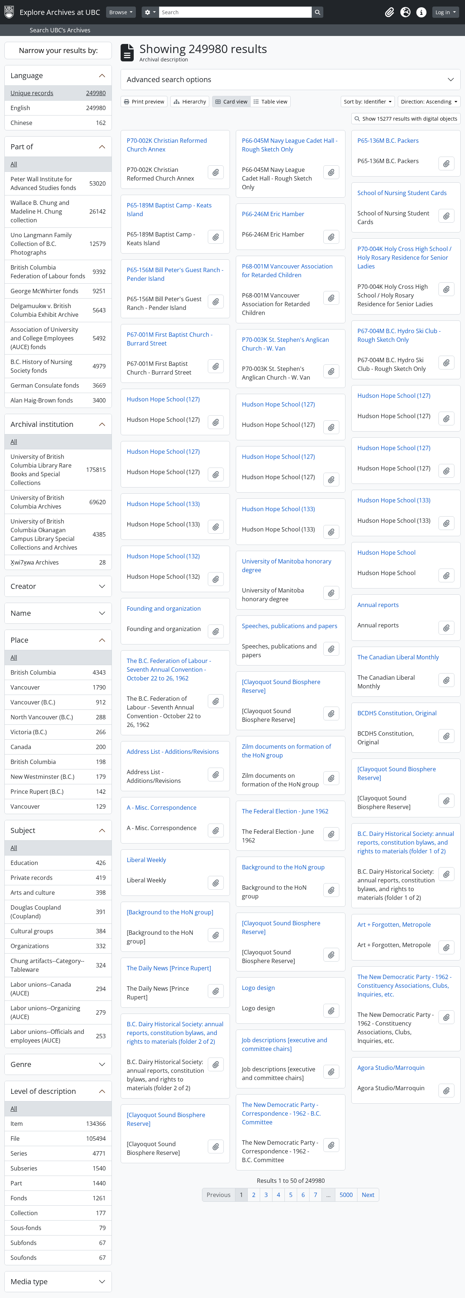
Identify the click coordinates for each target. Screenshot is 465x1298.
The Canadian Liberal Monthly (398, 657)
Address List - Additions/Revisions (173, 752)
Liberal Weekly (146, 860)
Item (58, 1125)
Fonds (58, 1200)
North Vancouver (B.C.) (58, 719)
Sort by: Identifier (366, 101)
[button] (389, 12)
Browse (119, 12)
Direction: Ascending (427, 101)
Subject (23, 830)
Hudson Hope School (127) (393, 396)
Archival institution (42, 424)
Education (58, 864)
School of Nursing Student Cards (402, 193)
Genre (21, 1064)
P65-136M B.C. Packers (388, 141)
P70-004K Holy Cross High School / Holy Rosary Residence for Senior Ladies (404, 257)
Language (27, 75)
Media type (29, 1281)
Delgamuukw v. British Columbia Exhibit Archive (58, 310)
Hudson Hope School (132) (163, 556)
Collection (58, 1215)
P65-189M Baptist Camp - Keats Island (169, 209)
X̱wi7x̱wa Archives (58, 564)
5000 (346, 1195)
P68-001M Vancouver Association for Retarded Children (287, 270)
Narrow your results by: (58, 50)
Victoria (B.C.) (58, 734)
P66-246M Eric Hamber (273, 214)
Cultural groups (58, 933)
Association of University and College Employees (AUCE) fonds (58, 338)
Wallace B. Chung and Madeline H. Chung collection (58, 211)
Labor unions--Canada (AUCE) (58, 988)
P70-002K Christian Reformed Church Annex (167, 145)
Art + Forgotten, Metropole (394, 925)
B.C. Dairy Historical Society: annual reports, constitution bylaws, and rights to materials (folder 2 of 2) (175, 1033)
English (58, 110)
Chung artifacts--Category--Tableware (58, 965)
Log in (444, 12)
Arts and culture (58, 894)
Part (58, 1185)
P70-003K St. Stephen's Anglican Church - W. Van (285, 344)
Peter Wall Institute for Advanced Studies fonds (58, 183)
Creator (23, 586)
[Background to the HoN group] (170, 912)
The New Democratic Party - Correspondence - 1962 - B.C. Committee (281, 1113)
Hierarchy (193, 101)
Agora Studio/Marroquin (391, 1068)
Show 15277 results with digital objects (409, 118)
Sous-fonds (58, 1230)
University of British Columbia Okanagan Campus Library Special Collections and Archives (58, 534)
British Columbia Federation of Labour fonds (58, 271)
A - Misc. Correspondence (162, 808)
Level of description (43, 1091)
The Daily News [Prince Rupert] (169, 968)
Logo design (258, 988)
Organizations (58, 948)
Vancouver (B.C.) (58, 704)
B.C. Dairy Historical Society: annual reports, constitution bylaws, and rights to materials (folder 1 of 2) (405, 842)
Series (58, 1155)
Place (19, 640)
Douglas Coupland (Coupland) (58, 911)
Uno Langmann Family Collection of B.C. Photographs (58, 243)
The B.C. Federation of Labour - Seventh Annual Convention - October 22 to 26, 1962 (169, 669)
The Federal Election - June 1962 (285, 811)
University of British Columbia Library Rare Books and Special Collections (58, 470)
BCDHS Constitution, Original (397, 713)
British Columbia (58, 674)
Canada (58, 749)
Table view (273, 101)
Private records (58, 879)
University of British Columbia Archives (58, 502)
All (14, 164)
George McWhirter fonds (58, 293)
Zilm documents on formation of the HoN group (286, 751)
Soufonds (58, 1259)
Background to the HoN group (283, 867)
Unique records (58, 95)
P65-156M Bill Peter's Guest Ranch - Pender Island (175, 274)
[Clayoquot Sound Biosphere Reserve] (281, 686)
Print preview (147, 101)
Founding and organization (164, 608)
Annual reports (378, 605)
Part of (22, 146)
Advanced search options (169, 79)
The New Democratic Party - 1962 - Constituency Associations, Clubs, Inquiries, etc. (404, 985)
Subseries (58, 1170)
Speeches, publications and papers (289, 626)
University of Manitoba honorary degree (286, 565)
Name (21, 613)
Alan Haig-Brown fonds (58, 402)
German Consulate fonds (58, 387)
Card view (234, 101)
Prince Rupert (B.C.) (58, 793)
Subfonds (58, 1244)
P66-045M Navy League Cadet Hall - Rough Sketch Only (289, 145)
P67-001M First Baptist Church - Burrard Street (170, 339)
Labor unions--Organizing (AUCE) (58, 1012)
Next (368, 1195)
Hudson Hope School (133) (393, 500)
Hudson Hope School (386, 553)
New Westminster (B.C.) (58, 778)
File (58, 1140)
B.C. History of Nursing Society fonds (58, 366)
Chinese (58, 124)
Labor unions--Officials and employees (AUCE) (58, 1036)
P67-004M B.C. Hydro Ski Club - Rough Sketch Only (399, 335)
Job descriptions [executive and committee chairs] (284, 1044)
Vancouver (58, 689)
